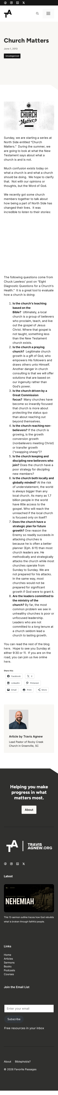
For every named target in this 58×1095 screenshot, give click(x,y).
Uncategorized (12, 56)
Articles (8, 958)
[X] (23, 2)
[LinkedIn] (17, 2)
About (29, 809)
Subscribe (13, 1019)
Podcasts (9, 970)
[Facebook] (5, 2)
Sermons (9, 962)
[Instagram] (11, 2)
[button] (37, 13)
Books (7, 966)
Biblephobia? (23, 1061)
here (7, 648)
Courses (9, 974)
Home (7, 954)
